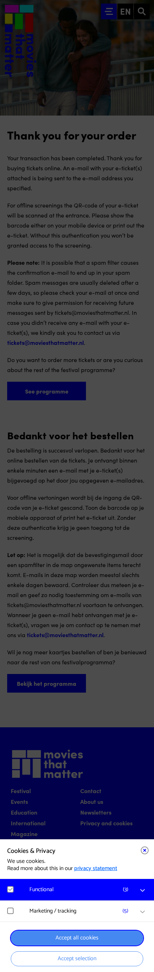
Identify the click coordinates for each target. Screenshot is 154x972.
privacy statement (95, 868)
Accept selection (77, 958)
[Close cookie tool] (145, 850)
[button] (80, 889)
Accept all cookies (77, 938)
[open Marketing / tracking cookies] (142, 911)
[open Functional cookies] (142, 890)
